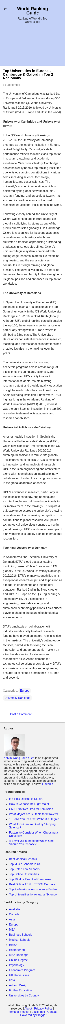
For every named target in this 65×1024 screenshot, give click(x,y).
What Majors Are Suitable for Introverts (33, 814)
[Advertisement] (32, 45)
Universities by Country (24, 995)
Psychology (16, 965)
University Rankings (17, 697)
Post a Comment (20, 714)
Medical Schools (19, 939)
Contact (52, 1011)
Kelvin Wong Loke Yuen (19, 757)
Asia (12, 919)
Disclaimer (38, 1011)
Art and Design (18, 985)
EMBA (13, 944)
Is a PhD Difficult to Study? (26, 798)
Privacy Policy (43, 1008)
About (28, 1008)
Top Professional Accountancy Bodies (33, 889)
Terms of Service (18, 1011)
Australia (14, 909)
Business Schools (20, 934)
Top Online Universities (24, 874)
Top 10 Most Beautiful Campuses (30, 879)
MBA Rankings (18, 954)
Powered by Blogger (33, 1015)
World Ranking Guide (32, 10)
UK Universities (19, 975)
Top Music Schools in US (25, 864)
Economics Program (22, 970)
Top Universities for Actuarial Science (33, 894)
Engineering (17, 949)
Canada (14, 914)
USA (12, 980)
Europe (24, 690)
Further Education (20, 990)
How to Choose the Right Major (29, 803)
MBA (12, 929)
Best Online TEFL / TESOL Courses (32, 884)
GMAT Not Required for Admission (31, 809)
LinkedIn (47, 784)
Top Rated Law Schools (24, 869)
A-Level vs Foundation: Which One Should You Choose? (31, 842)
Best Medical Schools (23, 859)
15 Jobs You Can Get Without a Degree (34, 819)
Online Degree (18, 960)
